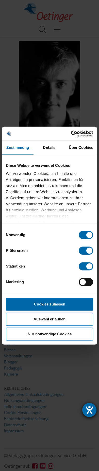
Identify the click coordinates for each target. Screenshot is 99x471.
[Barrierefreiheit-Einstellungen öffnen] (89, 410)
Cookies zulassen (49, 304)
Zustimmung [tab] (17, 147)
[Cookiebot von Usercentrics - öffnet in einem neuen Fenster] (71, 133)
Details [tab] (49, 147)
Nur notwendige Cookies (50, 334)
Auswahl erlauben (49, 319)
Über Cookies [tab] (81, 147)
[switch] (86, 251)
